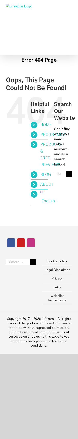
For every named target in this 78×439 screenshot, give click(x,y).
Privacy (57, 278)
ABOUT (47, 184)
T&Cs (57, 287)
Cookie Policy (57, 261)
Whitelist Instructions (57, 298)
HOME (46, 125)
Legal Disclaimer (57, 270)
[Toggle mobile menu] (70, 6)
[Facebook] (11, 242)
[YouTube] (21, 242)
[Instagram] (31, 242)
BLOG (45, 175)
